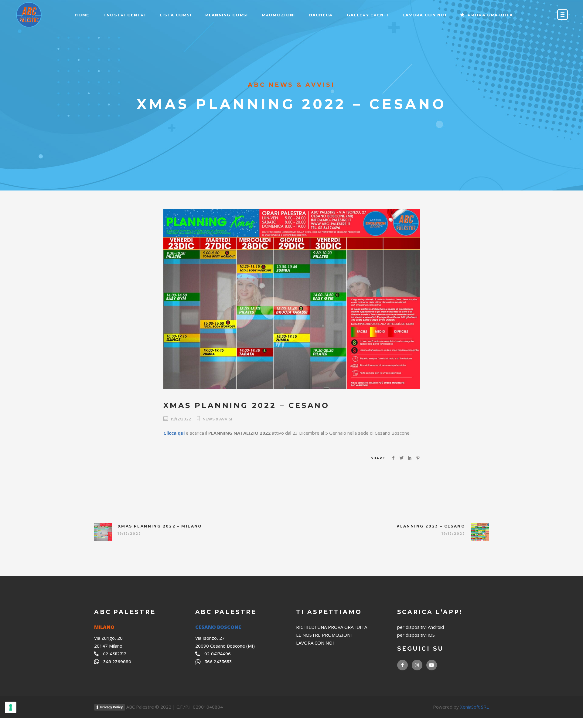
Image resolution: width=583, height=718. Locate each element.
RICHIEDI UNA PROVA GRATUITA (331, 627)
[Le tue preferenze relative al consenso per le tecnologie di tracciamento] (10, 707)
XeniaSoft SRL (474, 707)
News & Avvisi (217, 419)
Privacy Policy (111, 707)
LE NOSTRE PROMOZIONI (324, 635)
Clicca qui (174, 433)
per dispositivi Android (420, 627)
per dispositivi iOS (416, 635)
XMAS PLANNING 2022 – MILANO (160, 526)
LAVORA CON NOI (315, 643)
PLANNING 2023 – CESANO (431, 526)
